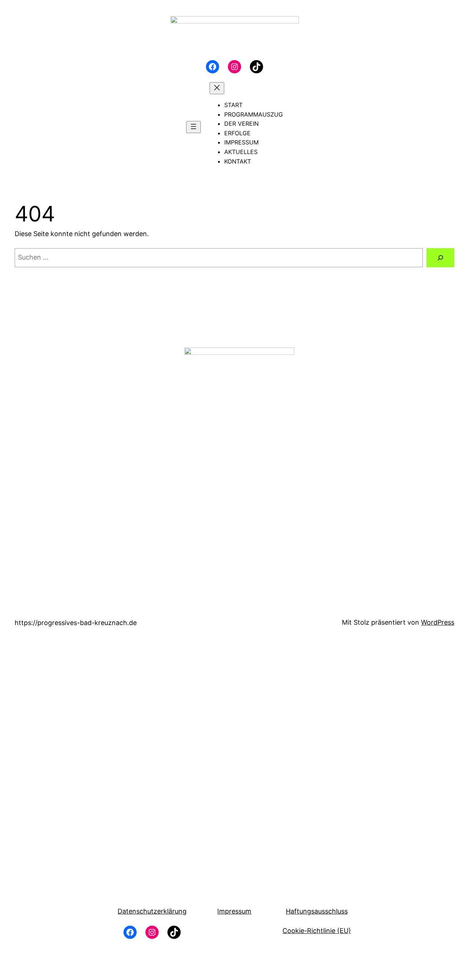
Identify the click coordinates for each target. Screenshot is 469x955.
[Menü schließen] (217, 88)
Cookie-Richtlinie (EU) (316, 930)
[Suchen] (440, 257)
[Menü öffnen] (193, 127)
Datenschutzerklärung (152, 911)
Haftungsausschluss (317, 911)
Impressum (234, 911)
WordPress (437, 622)
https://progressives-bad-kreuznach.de (76, 623)
